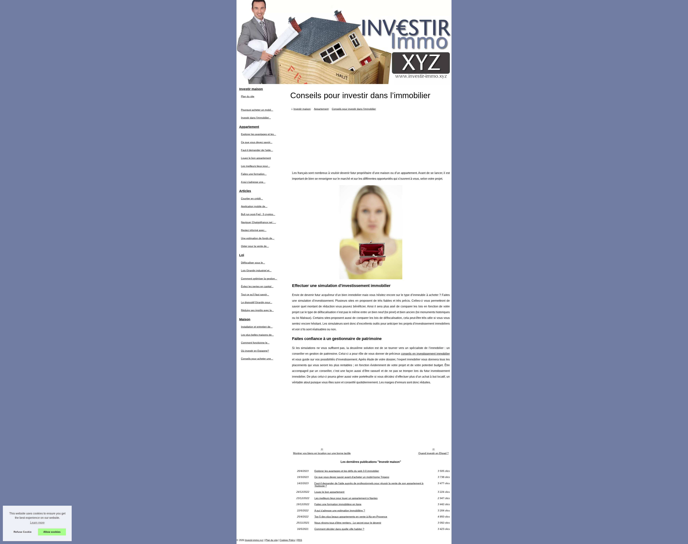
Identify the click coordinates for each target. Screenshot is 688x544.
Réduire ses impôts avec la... (257, 310)
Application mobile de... (254, 206)
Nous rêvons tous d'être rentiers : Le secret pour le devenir (347, 522)
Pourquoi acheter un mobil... (257, 109)
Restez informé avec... (253, 230)
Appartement (321, 108)
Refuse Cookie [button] (23, 531)
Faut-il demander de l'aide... (257, 150)
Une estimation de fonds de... (257, 238)
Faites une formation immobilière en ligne (337, 504)
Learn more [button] (37, 522)
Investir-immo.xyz (254, 540)
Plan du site (247, 96)
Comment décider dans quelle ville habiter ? (339, 529)
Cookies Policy (287, 540)
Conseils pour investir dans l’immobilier (354, 108)
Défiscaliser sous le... (253, 262)
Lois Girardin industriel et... (256, 270)
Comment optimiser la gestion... (259, 278)
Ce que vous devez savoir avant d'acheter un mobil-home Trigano (351, 477)
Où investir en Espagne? (255, 350)
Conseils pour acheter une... (257, 358)
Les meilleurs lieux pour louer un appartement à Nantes (346, 498)
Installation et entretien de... (257, 326)
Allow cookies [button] (52, 531)
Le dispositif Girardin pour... (256, 302)
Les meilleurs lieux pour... (255, 166)
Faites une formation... (254, 173)
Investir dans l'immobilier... (256, 117)
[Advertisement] (371, 138)
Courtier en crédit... (252, 198)
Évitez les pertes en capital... (257, 286)
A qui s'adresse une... (253, 182)
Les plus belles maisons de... (257, 334)
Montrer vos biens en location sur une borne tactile (322, 453)
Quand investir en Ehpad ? (433, 453)
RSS (299, 540)
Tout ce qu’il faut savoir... (255, 294)
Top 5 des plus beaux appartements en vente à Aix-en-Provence (350, 516)
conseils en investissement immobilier (425, 353)
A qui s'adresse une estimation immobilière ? (339, 510)
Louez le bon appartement (329, 492)
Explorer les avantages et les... (258, 134)
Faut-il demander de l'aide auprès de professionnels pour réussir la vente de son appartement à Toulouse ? (368, 484)
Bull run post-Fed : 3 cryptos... (258, 214)
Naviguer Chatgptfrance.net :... (258, 222)
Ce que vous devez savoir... (256, 142)
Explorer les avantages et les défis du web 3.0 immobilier (346, 471)
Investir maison (302, 108)
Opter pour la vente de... (255, 246)
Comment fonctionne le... (255, 342)
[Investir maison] (344, 42)
